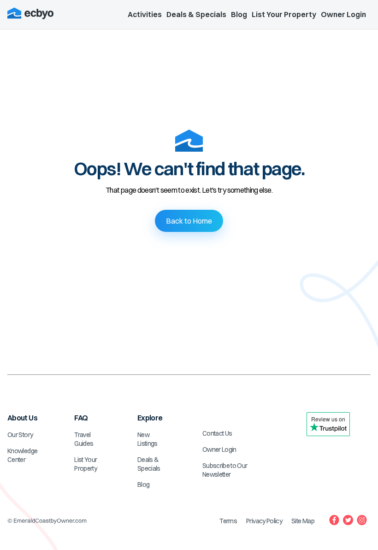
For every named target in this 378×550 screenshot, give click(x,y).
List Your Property (284, 14)
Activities (145, 14)
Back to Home (189, 220)
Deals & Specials (196, 14)
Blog (239, 14)
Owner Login (343, 14)
